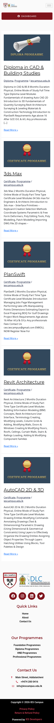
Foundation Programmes (27, 645)
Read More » (11, 130)
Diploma (8, 80)
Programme (21, 80)
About (25, 617)
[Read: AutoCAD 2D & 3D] (27, 470)
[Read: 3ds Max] (27, 153)
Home (25, 613)
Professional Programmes (27, 656)
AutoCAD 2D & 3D (24, 490)
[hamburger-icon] (49, 5)
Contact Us (25, 621)
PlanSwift (14, 274)
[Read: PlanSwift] (27, 254)
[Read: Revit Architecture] (27, 362)
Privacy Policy (27, 709)
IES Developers (34, 719)
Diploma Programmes (27, 649)
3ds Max (13, 173)
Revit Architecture (24, 382)
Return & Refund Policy (27, 712)
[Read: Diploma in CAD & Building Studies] (27, 47)
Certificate (9, 181)
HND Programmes (27, 652)
